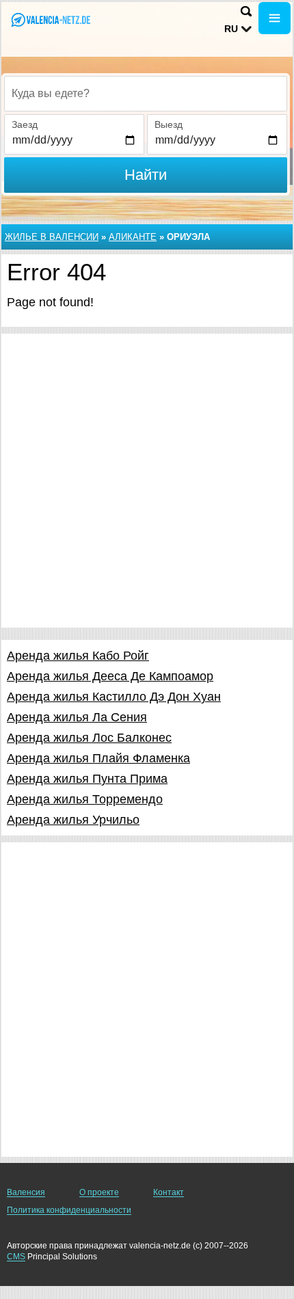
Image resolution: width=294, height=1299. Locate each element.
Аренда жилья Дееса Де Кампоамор (110, 676)
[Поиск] (246, 11)
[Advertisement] (147, 481)
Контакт (168, 1192)
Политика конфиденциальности (69, 1210)
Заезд (25, 124)
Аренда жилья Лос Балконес (89, 738)
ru (231, 28)
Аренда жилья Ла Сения (77, 717)
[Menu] (274, 18)
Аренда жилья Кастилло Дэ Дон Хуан (114, 697)
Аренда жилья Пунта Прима (87, 779)
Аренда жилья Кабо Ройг (78, 655)
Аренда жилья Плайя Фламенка (98, 758)
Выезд (169, 124)
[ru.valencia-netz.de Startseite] (51, 19)
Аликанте (133, 237)
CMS (16, 1256)
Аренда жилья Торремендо (85, 799)
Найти (145, 174)
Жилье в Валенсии (51, 237)
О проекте (99, 1192)
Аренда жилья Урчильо (73, 820)
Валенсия (26, 1192)
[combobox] (145, 93)
